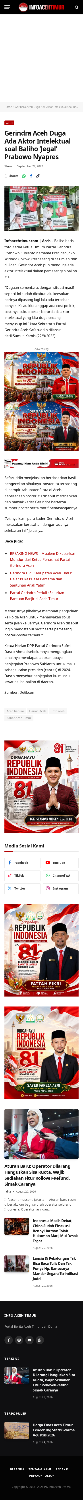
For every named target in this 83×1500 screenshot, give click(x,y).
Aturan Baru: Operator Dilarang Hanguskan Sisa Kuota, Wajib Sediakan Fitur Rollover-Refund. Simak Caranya (37, 1175)
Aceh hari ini (15, 711)
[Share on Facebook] (31, 175)
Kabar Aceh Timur (19, 718)
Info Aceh (58, 711)
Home (8, 107)
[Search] (76, 7)
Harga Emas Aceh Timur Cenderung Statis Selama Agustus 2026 (54, 1430)
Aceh (9, 122)
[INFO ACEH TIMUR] (41, 7)
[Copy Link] (38, 175)
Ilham (8, 166)
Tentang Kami (40, 1469)
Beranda (17, 1469)
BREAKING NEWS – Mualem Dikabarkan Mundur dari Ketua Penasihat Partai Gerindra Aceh (42, 559)
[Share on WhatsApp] (24, 175)
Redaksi (62, 1469)
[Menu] (7, 7)
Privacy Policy (41, 1476)
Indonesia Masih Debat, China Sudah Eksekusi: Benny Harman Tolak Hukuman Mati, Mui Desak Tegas (55, 1231)
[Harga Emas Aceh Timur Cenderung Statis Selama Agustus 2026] (16, 1430)
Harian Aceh (37, 711)
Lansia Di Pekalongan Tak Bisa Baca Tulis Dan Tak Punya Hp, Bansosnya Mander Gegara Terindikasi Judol (55, 1268)
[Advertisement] (41, 58)
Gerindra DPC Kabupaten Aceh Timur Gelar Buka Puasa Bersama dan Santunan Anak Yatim (41, 579)
